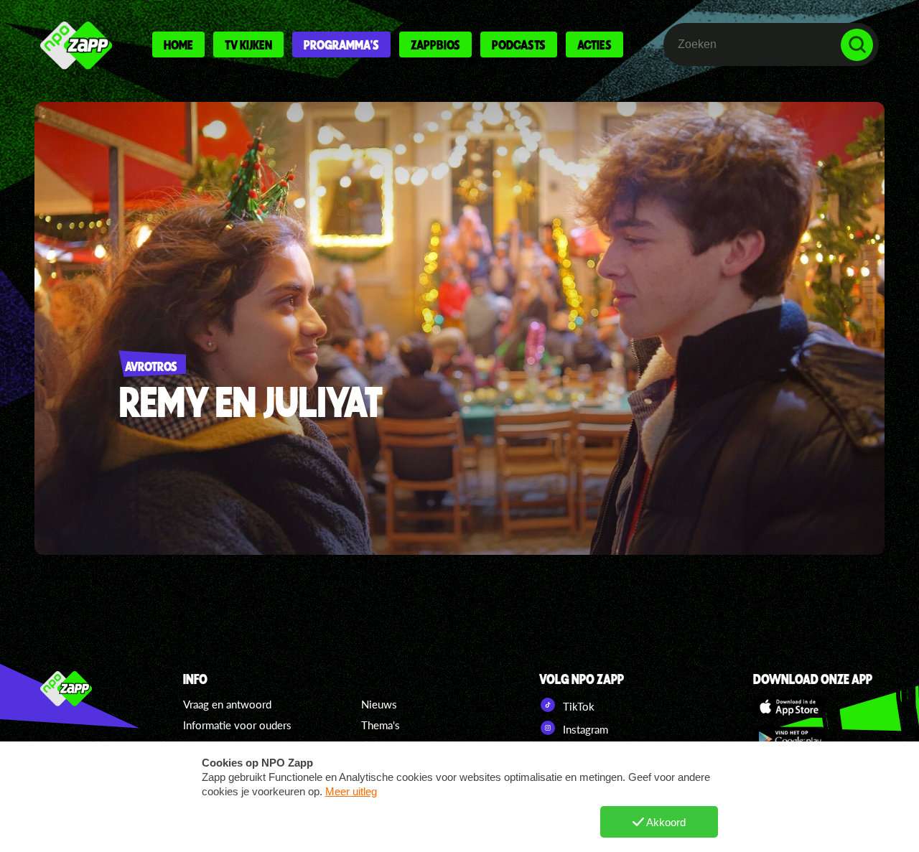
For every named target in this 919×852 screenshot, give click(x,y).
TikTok (577, 706)
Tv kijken (248, 44)
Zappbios (435, 44)
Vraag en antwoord (227, 704)
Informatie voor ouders (237, 724)
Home (178, 44)
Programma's (341, 44)
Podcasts (519, 44)
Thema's (380, 724)
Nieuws (379, 704)
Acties (594, 44)
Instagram (584, 729)
